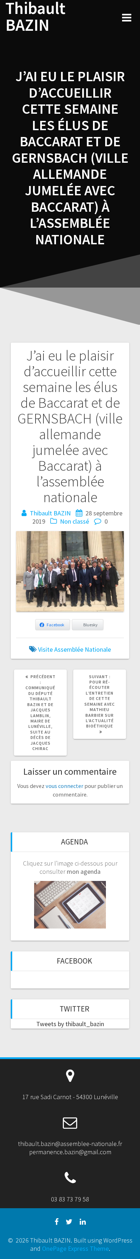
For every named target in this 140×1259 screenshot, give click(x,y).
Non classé (74, 521)
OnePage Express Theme (75, 1248)
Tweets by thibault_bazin (70, 1024)
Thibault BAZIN (35, 17)
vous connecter (64, 785)
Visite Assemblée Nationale (74, 649)
